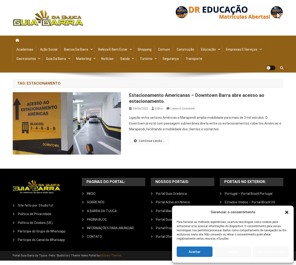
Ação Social (48, 49)
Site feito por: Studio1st (35, 205)
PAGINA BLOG (97, 219)
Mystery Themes (111, 255)
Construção (185, 49)
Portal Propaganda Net (173, 228)
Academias (24, 49)
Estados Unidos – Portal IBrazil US (250, 202)
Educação (208, 49)
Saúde (125, 59)
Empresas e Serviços (241, 49)
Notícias (107, 59)
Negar (233, 252)
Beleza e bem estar (112, 49)
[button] (286, 212)
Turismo (146, 59)
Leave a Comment (183, 108)
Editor (159, 108)
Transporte (193, 59)
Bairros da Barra (76, 49)
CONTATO (94, 236)
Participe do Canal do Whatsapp (41, 240)
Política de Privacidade (34, 214)
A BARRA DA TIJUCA (102, 211)
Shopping (144, 49)
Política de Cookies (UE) (35, 223)
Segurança (171, 59)
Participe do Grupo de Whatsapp (41, 231)
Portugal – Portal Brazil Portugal (248, 193)
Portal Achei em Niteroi (173, 202)
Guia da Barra (56, 59)
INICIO (91, 193)
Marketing (83, 59)
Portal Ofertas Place (171, 236)
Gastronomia (26, 59)
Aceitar (194, 252)
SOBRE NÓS (96, 202)
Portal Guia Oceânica (171, 193)
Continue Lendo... (152, 141)
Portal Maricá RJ (168, 211)
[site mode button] (270, 68)
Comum (164, 49)
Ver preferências (271, 252)
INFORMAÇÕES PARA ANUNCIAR (110, 228)
